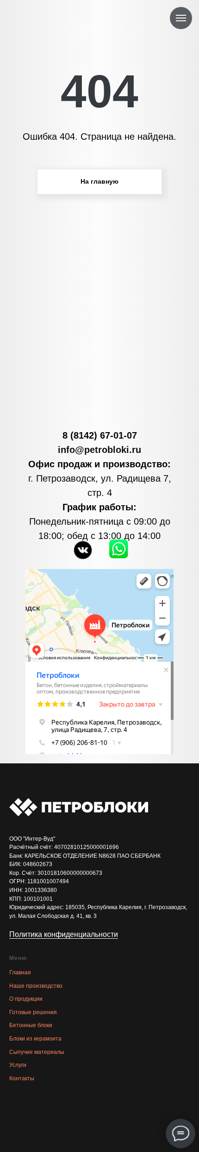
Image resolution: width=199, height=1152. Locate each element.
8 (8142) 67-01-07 (99, 435)
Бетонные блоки (30, 1025)
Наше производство (35, 986)
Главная (20, 972)
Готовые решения (33, 1012)
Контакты (21, 1078)
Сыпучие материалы (36, 1052)
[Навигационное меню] (181, 18)
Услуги (17, 1065)
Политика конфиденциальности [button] (63, 934)
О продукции (26, 999)
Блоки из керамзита (35, 1038)
